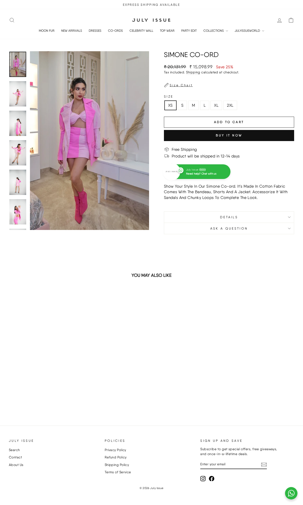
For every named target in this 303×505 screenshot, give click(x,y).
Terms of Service (118, 472)
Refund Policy (116, 457)
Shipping (193, 72)
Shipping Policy (117, 465)
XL (216, 105)
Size (168, 96)
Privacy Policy (115, 450)
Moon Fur (47, 30)
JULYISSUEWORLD (248, 30)
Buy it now (229, 135)
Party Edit (189, 30)
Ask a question (229, 228)
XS (170, 105)
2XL (230, 105)
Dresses (95, 30)
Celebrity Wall (141, 30)
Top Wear (167, 30)
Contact (15, 457)
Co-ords (115, 30)
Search (14, 450)
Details (229, 217)
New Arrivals (71, 30)
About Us (16, 465)
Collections (214, 30)
